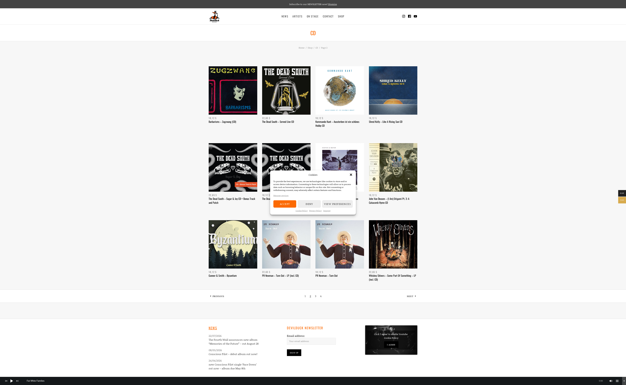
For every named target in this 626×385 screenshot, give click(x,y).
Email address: (296, 336)
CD (316, 47)
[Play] (11, 381)
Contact (328, 16)
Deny (309, 204)
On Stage (313, 16)
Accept (285, 204)
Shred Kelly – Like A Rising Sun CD (385, 122)
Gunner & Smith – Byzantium (223, 276)
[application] (313, 381)
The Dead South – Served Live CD (278, 122)
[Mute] (611, 381)
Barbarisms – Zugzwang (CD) (222, 122)
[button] (351, 174)
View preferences (337, 204)
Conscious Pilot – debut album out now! (233, 354)
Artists (297, 16)
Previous (218, 296)
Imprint (326, 210)
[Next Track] (17, 381)
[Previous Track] (6, 381)
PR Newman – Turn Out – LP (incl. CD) (280, 276)
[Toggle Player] (624, 381)
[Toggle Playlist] (617, 381)
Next (410, 296)
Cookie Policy (302, 210)
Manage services (281, 195)
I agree (391, 344)
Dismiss (332, 4)
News (285, 16)
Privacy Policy (315, 210)
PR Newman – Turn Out (326, 276)
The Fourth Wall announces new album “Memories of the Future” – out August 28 (234, 341)
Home (302, 47)
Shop (341, 16)
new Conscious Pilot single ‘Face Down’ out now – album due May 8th (233, 366)
